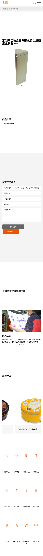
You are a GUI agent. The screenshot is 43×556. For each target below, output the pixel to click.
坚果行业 (36, 472)
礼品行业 (16, 507)
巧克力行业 (26, 472)
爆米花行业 (36, 507)
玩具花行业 (16, 541)
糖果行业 (7, 472)
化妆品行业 (7, 507)
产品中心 (15, 9)
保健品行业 (26, 507)
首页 (10, 9)
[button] (21, 85)
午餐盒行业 (36, 541)
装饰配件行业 (26, 542)
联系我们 (10, 232)
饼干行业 (16, 472)
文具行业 (7, 541)
